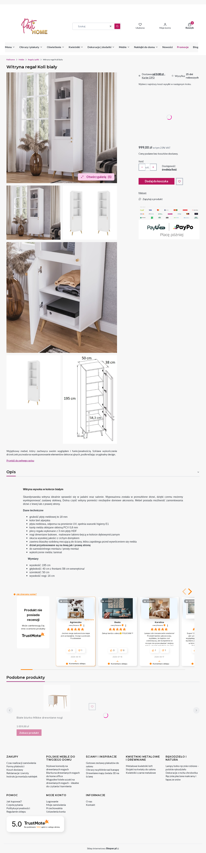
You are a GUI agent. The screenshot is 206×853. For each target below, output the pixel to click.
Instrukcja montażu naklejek (21, 776)
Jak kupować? (14, 801)
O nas (89, 801)
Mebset (142, 192)
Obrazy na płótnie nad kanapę (102, 769)
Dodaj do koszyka (156, 181)
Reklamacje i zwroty (17, 773)
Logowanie (52, 801)
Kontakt (90, 804)
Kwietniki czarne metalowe (141, 772)
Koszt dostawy (14, 769)
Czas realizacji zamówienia (21, 762)
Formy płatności (15, 766)
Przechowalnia (54, 808)
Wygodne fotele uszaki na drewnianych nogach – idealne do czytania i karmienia (62, 783)
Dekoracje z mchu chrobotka (182, 772)
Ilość (141, 161)
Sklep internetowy (102, 848)
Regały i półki (33, 59)
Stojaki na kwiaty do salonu (141, 769)
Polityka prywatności (18, 808)
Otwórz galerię (98, 177)
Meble (21, 59)
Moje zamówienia (56, 804)
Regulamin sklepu (16, 811)
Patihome (10, 59)
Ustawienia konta (56, 811)
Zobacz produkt (29, 732)
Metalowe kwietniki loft (139, 765)
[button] (117, 26)
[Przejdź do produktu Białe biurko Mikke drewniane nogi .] (57, 698)
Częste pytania (14, 804)
